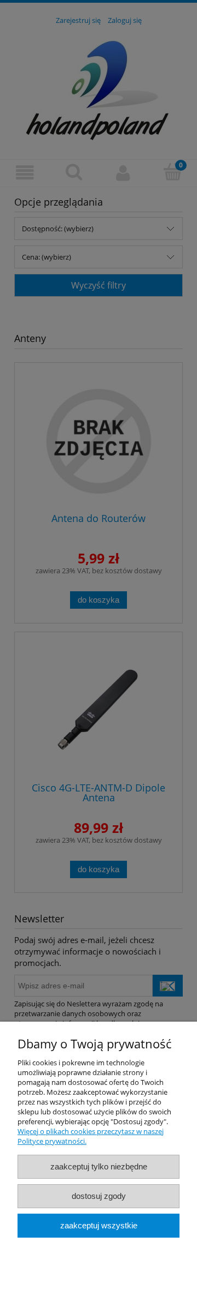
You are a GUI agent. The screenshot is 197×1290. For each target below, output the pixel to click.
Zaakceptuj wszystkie (98, 1225)
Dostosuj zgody (99, 1196)
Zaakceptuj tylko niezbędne (98, 1166)
